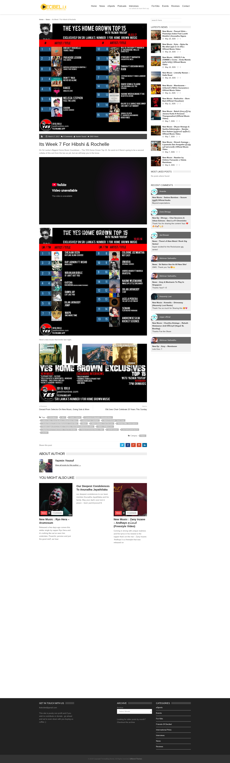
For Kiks (155, 6)
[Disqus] (93, 584)
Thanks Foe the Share (161, 331)
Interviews (139, 7)
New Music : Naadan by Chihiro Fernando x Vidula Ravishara (174, 159)
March (84, 423)
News (102, 6)
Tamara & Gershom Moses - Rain (92, 429)
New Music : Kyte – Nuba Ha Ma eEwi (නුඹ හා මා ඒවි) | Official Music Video (175, 46)
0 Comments (67, 136)
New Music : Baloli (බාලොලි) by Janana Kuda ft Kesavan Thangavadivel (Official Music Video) (176, 115)
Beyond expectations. (161, 203)
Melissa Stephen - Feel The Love (102, 423)
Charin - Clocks (75, 417)
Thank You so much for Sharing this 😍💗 (169, 308)
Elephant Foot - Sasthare (90, 420)
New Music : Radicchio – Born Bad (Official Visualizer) (176, 99)
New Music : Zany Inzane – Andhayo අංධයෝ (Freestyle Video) (129, 523)
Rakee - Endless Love (105, 426)
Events (165, 6)
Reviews (175, 6)
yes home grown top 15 (130, 429)
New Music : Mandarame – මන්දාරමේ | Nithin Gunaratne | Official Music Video (175, 87)
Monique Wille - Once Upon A (127, 423)
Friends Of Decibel (164, 724)
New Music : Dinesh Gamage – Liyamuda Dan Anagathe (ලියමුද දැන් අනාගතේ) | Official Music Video (176, 145)
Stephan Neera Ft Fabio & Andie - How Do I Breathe (59, 429)
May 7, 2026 (170, 121)
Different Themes (136, 759)
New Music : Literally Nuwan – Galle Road (176, 74)
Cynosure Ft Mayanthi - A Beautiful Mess (98, 417)
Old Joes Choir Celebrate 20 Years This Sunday (126, 409)
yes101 (44, 432)
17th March (52, 417)
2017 (63, 417)
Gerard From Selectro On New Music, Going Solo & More (64, 409)
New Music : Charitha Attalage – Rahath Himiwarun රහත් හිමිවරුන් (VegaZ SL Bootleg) (170, 326)
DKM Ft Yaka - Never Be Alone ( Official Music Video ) (59, 420)
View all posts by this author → (68, 465)
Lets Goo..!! (157, 349)
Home (94, 6)
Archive (120, 708)
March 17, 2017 (54, 136)
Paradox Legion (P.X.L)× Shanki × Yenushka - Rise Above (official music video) (67, 426)
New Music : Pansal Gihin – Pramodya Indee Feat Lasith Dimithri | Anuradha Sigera (175, 33)
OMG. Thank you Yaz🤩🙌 (163, 267)
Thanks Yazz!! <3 (159, 288)
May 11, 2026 (170, 93)
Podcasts (122, 6)
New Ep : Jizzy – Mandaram (164, 346)
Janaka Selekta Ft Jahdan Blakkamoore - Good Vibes (59, 423)
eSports (111, 6)
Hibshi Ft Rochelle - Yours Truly (114, 420)
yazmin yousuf (112, 429)
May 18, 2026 (170, 39)
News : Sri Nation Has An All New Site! (169, 264)
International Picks (163, 730)
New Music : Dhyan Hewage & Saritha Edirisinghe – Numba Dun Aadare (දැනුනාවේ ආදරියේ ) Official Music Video (176, 130)
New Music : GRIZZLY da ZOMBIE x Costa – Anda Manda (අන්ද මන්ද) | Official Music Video (176, 61)
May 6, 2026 (170, 165)
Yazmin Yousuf (81, 136)
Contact (186, 6)
